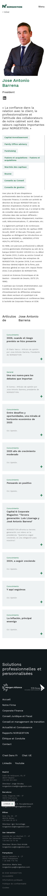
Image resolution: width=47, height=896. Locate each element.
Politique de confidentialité (14, 884)
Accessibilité (7, 876)
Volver (6, 12)
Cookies (5, 888)
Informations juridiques (12, 880)
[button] (8, 803)
